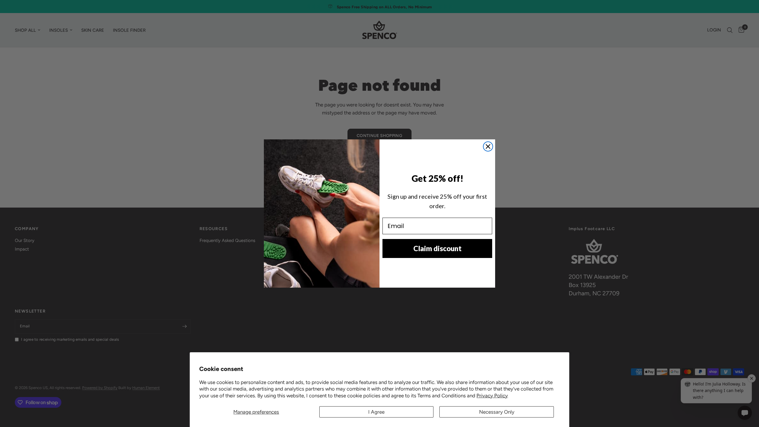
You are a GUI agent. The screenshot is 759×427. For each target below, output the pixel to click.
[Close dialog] (488, 146)
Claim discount (437, 248)
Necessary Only (496, 412)
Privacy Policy (492, 396)
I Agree (376, 412)
